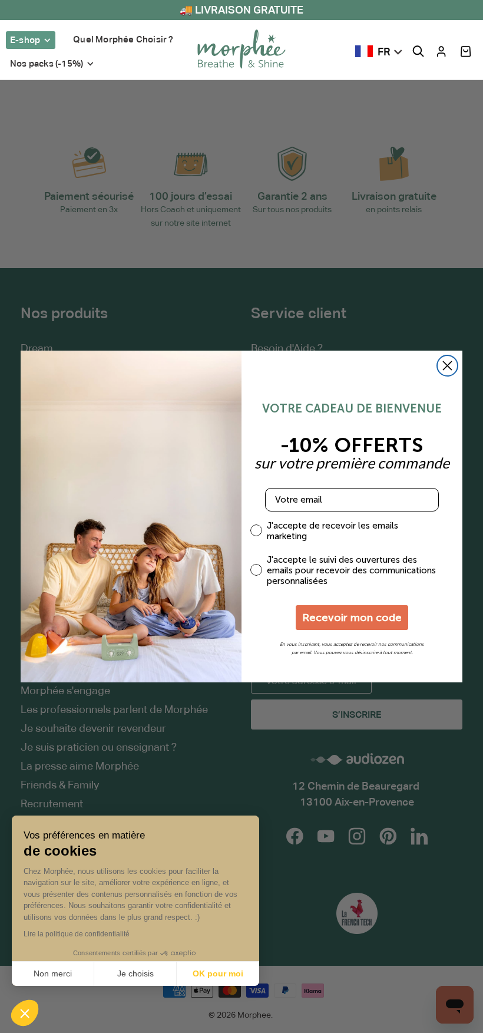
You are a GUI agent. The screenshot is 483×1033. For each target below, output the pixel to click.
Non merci (53, 973)
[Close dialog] (447, 365)
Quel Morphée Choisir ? (123, 39)
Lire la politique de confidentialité (77, 934)
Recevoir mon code (352, 617)
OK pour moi (218, 973)
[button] (465, 51)
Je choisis (135, 973)
